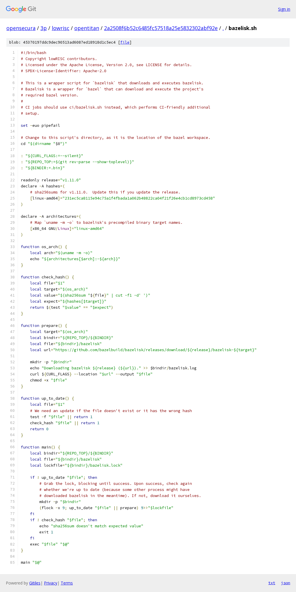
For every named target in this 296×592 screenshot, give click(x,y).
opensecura (21, 28)
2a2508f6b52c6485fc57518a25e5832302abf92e (161, 28)
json (285, 582)
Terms (67, 583)
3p (43, 28)
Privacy (50, 583)
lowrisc (60, 28)
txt (271, 582)
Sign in (284, 9)
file (125, 42)
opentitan (86, 28)
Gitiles (34, 583)
